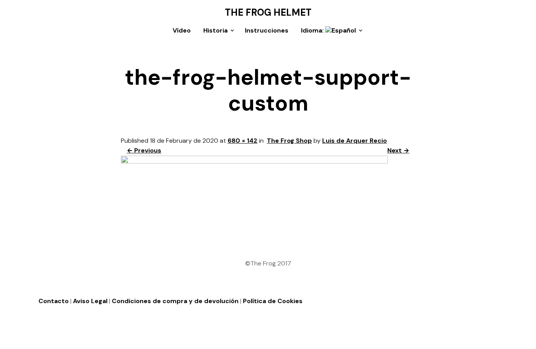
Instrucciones (266, 30)
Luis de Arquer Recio (354, 140)
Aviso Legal (90, 301)
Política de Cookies (273, 301)
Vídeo (182, 30)
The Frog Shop (289, 140)
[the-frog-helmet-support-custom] (254, 161)
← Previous (144, 150)
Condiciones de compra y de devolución (175, 301)
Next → (398, 150)
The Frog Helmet (268, 12)
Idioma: (313, 30)
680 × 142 (242, 140)
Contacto (53, 301)
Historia (215, 30)
